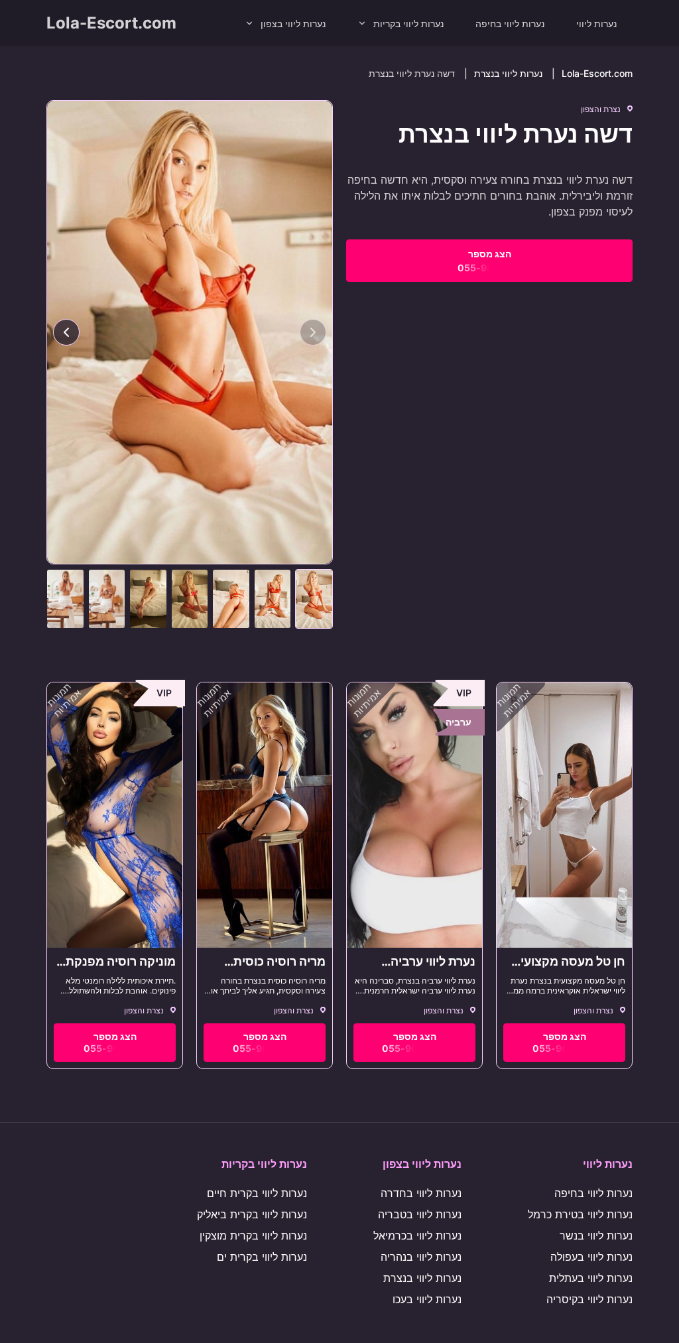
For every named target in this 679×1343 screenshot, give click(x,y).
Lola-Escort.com (111, 22)
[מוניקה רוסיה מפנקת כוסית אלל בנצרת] (114, 815)
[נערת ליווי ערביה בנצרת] (414, 815)
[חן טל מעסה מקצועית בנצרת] (564, 815)
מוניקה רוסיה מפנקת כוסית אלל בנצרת (121, 968)
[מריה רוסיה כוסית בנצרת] (264, 815)
